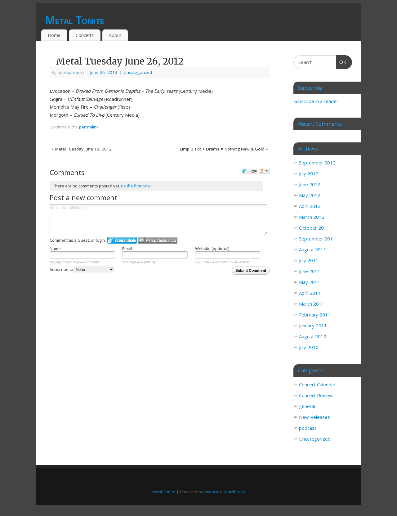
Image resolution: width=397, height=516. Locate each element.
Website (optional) (212, 248)
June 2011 (309, 271)
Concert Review (316, 395)
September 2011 (317, 239)
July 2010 (309, 347)
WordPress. (235, 492)
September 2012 (317, 162)
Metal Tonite (74, 20)
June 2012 (309, 184)
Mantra (211, 492)
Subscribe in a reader (315, 101)
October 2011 (314, 228)
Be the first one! (136, 186)
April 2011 (310, 293)
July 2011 (309, 260)
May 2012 (309, 195)
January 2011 (313, 325)
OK (341, 62)
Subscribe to (62, 269)
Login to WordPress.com (157, 240)
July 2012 (309, 173)
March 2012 (311, 217)
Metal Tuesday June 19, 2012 (82, 149)
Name (55, 248)
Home (54, 35)
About (115, 35)
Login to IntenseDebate (122, 240)
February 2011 (315, 315)
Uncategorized (138, 72)
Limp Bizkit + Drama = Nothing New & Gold (224, 149)
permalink (89, 127)
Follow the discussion (264, 170)
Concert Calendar (317, 384)
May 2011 (309, 282)
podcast (307, 428)
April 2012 (310, 206)
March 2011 (311, 304)
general (307, 406)
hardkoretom (71, 72)
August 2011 (312, 249)
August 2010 (312, 336)
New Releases (314, 417)
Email (127, 248)
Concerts (85, 35)
